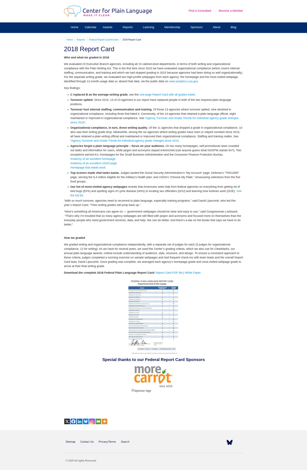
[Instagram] (92, 421)
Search (125, 441)
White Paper (193, 272)
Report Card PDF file (169, 272)
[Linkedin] (79, 421)
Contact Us (87, 441)
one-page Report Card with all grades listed (167, 94)
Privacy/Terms (107, 441)
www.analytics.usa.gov (183, 81)
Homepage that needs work (88, 167)
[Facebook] (73, 421)
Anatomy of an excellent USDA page (93, 163)
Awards (107, 27)
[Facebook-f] (194, 442)
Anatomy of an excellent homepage (92, 159)
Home (74, 27)
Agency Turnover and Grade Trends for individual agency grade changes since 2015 (125, 140)
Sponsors (196, 27)
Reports (128, 27)
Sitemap (70, 441)
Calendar (90, 27)
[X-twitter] (203, 442)
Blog (233, 27)
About (216, 27)
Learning (148, 27)
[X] (67, 421)
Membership (172, 27)
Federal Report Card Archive (104, 39)
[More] (104, 421)
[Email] (98, 421)
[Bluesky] (86, 421)
